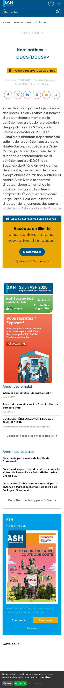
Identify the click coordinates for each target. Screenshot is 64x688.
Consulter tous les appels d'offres (30, 500)
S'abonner (32, 252)
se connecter (49, 3)
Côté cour (40, 22)
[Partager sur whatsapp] (37, 95)
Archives (32, 628)
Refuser (7, 683)
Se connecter (41, 261)
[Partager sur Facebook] (8, 95)
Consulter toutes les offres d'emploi (30, 435)
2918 (29, 22)
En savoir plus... (37, 683)
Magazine (18, 22)
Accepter (20, 683)
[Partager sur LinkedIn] (27, 95)
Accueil (6, 22)
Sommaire (18, 620)
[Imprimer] (56, 95)
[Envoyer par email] (46, 95)
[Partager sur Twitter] (18, 95)
